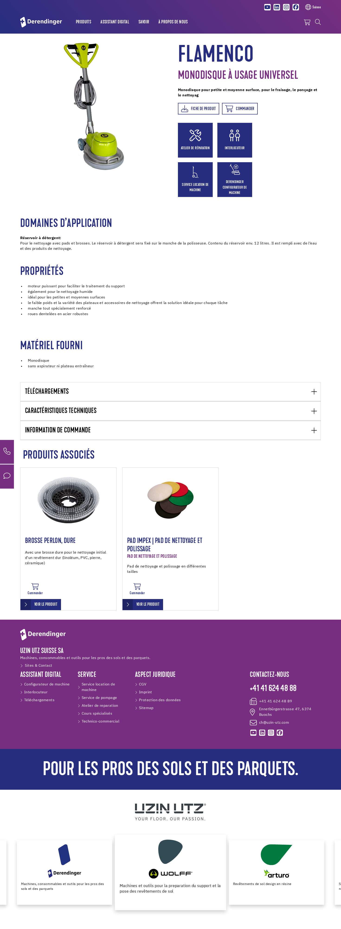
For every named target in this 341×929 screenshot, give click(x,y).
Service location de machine (98, 687)
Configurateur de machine (47, 684)
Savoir (143, 22)
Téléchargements (47, 392)
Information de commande (58, 430)
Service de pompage (99, 698)
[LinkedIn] (277, 7)
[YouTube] (267, 7)
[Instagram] (286, 7)
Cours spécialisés (97, 714)
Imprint (145, 692)
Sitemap (146, 708)
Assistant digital (114, 22)
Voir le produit (45, 604)
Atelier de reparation (100, 706)
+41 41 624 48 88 (273, 689)
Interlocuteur (36, 692)
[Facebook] (295, 7)
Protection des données (160, 700)
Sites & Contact (38, 666)
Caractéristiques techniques (61, 411)
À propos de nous (173, 22)
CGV (142, 684)
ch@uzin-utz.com (274, 723)
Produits (83, 22)
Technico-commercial (100, 721)
